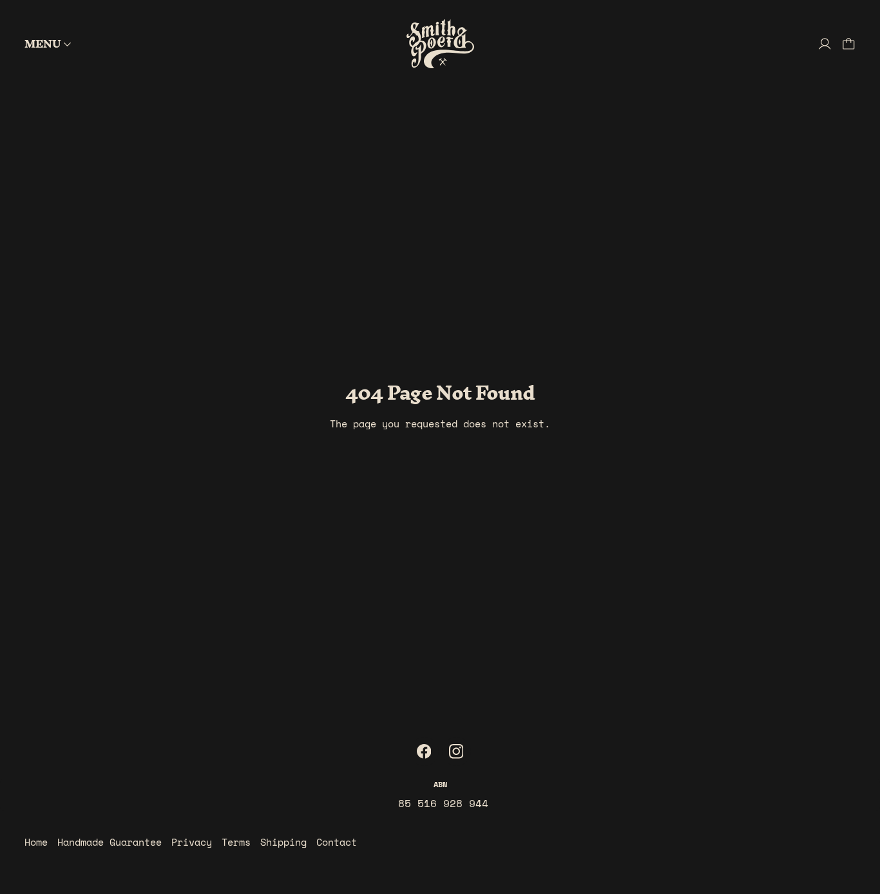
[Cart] (848, 44)
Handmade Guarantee (109, 842)
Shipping (283, 842)
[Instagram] (456, 751)
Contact (336, 842)
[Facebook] (424, 751)
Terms (236, 842)
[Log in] (825, 44)
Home (36, 842)
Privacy (191, 842)
